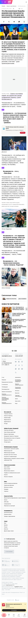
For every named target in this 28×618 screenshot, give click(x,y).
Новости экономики (9, 465)
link (15, 361)
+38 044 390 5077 (19, 356)
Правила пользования (7, 391)
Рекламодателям (5, 389)
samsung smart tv (16, 565)
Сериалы (6, 491)
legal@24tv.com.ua (18, 586)
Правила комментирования (19, 384)
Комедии (6, 489)
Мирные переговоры (9, 434)
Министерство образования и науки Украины (15, 498)
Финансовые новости (9, 470)
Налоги (6, 474)
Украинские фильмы (9, 485)
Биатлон (6, 529)
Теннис (5, 527)
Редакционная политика (7, 382)
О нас (3, 377)
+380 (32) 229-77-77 (10, 585)
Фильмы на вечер (8, 487)
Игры (16, 403)
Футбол (6, 525)
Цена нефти (7, 466)
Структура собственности (18, 396)
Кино (5, 481)
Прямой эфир (7, 417)
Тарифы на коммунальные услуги (12, 472)
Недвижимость (8, 510)
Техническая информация (18, 388)
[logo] (9, 2)
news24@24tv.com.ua (7, 356)
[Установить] (14, 607)
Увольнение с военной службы (11, 448)
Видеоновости (7, 419)
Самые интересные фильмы (10, 483)
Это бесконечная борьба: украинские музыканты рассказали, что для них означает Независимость (22, 6)
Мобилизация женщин (9, 452)
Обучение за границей (9, 505)
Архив (16, 398)
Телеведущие (5, 386)
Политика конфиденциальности (6, 394)
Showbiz (3, 6)
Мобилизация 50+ (8, 450)
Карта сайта (17, 401)
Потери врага (7, 442)
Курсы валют (7, 468)
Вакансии (17, 393)
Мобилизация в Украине (11, 447)
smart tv (6, 565)
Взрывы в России (8, 440)
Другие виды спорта (9, 531)
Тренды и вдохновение (9, 516)
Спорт (5, 521)
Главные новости (8, 413)
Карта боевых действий (9, 432)
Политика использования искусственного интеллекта (5, 399)
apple (16, 561)
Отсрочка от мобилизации (10, 456)
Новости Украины (8, 415)
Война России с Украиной (11, 428)
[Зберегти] (24, 22)
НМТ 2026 (6, 501)
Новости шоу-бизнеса (12, 6)
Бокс (5, 523)
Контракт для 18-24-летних (10, 454)
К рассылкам (9, 551)
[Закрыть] (25, 604)
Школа (5, 500)
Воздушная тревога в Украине (11, 436)
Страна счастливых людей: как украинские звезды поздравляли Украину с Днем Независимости (12, 96)
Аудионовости (7, 421)
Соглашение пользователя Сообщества (18, 380)
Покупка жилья (7, 514)
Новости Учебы (8, 496)
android (6, 561)
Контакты (17, 390)
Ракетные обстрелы (8, 430)
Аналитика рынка (8, 512)
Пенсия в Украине (8, 476)
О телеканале (5, 384)
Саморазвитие (7, 503)
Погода (5, 423)
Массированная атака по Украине (12, 438)
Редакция (4, 379)
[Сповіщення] (26, 2)
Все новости (7, 412)
